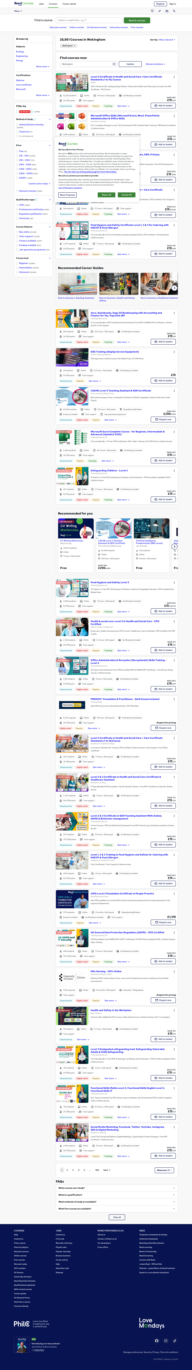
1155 (97, 1170)
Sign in (172, 3)
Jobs (41, 3)
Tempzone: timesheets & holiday (153, 1234)
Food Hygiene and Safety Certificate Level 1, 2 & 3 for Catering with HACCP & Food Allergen (130, 226)
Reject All (106, 194)
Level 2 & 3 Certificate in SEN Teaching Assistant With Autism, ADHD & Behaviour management (126, 817)
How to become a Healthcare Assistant (160, 298)
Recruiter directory (64, 1243)
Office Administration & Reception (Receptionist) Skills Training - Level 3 (128, 662)
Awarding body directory (25, 1281)
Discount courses (58, 27)
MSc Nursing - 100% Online (106, 971)
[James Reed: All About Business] (22, 1345)
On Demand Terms (22, 1298)
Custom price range (38, 183)
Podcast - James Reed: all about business (157, 1268)
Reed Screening (146, 1255)
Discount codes (20, 1264)
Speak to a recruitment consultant (154, 1272)
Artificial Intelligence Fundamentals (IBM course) (149, 541)
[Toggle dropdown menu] (174, 77)
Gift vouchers (20, 1268)
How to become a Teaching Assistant (76, 298)
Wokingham (67, 46)
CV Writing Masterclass (71, 540)
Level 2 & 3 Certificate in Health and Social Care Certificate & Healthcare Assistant (126, 778)
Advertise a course (22, 1302)
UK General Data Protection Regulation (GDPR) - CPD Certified (127, 932)
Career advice (69, 3)
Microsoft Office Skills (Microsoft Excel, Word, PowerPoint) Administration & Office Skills (125, 117)
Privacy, (156, 1352)
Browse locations (154, 64)
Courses (53, 3)
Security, (148, 1352)
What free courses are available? (75, 1208)
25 (163, 1170)
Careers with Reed (147, 1260)
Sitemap (59, 1272)
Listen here (39, 1350)
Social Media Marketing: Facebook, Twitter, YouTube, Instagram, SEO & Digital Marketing (128, 1128)
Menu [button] (17, 11)
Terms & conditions (169, 1352)
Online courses (77, 27)
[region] (96, 169)
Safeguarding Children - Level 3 (109, 470)
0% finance (18, 1272)
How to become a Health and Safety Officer (117, 299)
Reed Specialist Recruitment (151, 1243)
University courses (119, 27)
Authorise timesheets (148, 1239)
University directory (22, 1276)
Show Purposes (67, 195)
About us (101, 1234)
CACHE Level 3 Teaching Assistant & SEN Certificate (121, 390)
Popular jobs (61, 1247)
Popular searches (63, 1251)
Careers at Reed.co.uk (107, 1239)
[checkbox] (20, 51)
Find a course (43, 20)
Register (160, 3)
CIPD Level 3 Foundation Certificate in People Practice (122, 893)
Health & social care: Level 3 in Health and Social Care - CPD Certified (125, 623)
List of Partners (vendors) (70, 188)
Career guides (20, 1293)
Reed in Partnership (148, 1251)
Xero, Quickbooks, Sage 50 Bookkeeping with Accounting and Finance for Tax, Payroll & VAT (126, 314)
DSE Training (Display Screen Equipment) (115, 351)
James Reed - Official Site (150, 1264)
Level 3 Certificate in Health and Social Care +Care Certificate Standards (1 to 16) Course (126, 78)
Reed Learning (145, 1247)
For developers (104, 1243)
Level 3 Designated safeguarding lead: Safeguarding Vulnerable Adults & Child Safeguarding (128, 1050)
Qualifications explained (24, 1285)
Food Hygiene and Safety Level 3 (110, 582)
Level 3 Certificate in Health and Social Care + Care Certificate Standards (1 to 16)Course (127, 739)
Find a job (60, 1239)
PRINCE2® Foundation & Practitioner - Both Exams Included (125, 699)
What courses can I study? (72, 1188)
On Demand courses (97, 27)
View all (117, 1217)
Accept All (127, 194)
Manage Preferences (133, 1352)
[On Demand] (72, 84)
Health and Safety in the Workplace (111, 1010)
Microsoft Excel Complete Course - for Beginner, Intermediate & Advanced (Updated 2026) (128, 433)
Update (130, 64)
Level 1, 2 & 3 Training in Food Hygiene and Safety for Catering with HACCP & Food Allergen (129, 856)
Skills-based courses (23, 1289)
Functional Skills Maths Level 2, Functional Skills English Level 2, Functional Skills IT (128, 1089)
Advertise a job (62, 1268)
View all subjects (21, 1247)
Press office (103, 1247)
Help (16, 1234)
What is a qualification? (70, 1195)
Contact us (18, 1239)
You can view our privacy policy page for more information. (90, 172)
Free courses (137, 27)
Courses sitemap (21, 1306)
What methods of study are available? (77, 1201)
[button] (174, 288)
